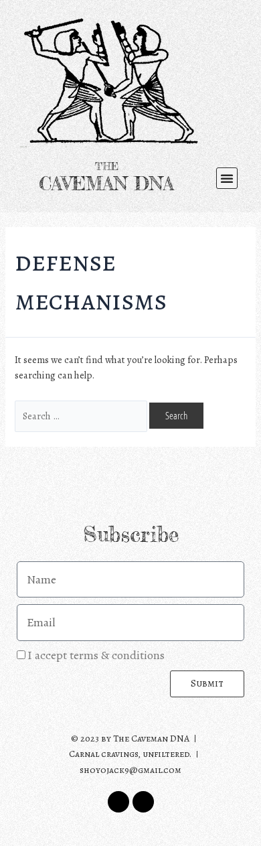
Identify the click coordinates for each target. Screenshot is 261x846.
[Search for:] (82, 416)
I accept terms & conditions (96, 655)
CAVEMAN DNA (106, 183)
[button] (227, 178)
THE (106, 166)
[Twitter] (118, 802)
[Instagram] (143, 802)
